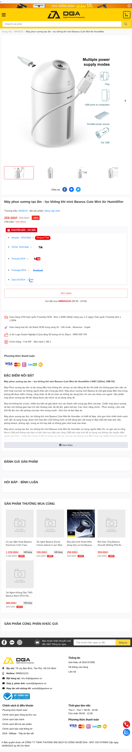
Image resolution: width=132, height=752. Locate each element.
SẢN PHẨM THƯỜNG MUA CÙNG (29, 503)
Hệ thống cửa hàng (78, 667)
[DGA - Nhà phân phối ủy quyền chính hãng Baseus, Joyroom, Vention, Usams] (66, 15)
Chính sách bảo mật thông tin (17, 728)
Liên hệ (72, 671)
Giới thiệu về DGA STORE (81, 662)
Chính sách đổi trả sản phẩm (17, 724)
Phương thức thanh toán (14, 710)
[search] (125, 24)
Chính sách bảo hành (13, 719)
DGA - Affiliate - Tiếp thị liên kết (18, 733)
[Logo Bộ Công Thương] (16, 696)
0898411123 (64, 301)
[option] (66, 101)
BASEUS (23, 210)
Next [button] (125, 100)
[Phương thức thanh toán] (24, 364)
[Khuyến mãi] (66, 5)
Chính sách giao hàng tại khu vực (19, 714)
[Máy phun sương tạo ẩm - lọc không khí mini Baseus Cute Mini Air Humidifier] (66, 101)
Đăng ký (123, 642)
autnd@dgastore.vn (36, 683)
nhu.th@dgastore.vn (31, 678)
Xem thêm (67, 445)
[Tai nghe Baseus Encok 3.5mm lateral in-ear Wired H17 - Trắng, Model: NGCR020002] (50, 524)
